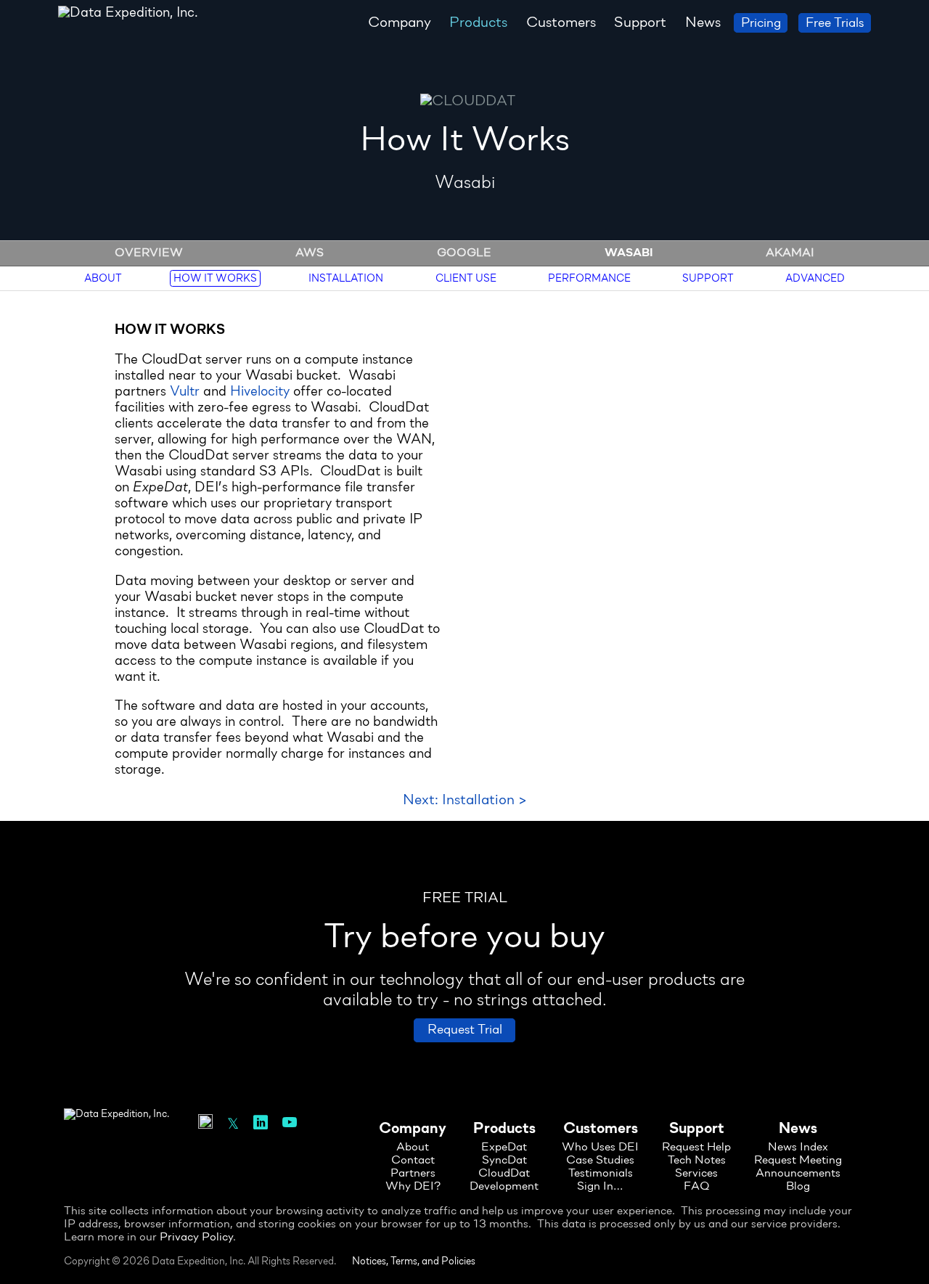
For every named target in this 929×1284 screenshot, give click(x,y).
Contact (413, 1160)
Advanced (815, 278)
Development (504, 1187)
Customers (561, 23)
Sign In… (600, 1187)
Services (696, 1173)
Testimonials (600, 1173)
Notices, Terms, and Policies (413, 1261)
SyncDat (504, 1160)
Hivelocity (260, 392)
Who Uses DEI (600, 1147)
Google (464, 253)
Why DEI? (413, 1187)
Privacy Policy (196, 1237)
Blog (798, 1187)
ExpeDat (504, 1147)
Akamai (790, 253)
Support (640, 23)
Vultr (185, 392)
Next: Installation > (465, 800)
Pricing (761, 23)
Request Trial (464, 1030)
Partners (412, 1173)
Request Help (696, 1147)
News (703, 23)
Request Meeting (798, 1160)
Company (399, 23)
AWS (309, 253)
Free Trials (835, 23)
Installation (345, 278)
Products (478, 23)
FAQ (697, 1187)
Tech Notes (697, 1160)
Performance (589, 278)
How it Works (215, 278)
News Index (798, 1147)
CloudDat (504, 1173)
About (103, 278)
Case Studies (600, 1160)
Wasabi (629, 253)
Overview (149, 253)
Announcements (798, 1173)
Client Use (465, 278)
